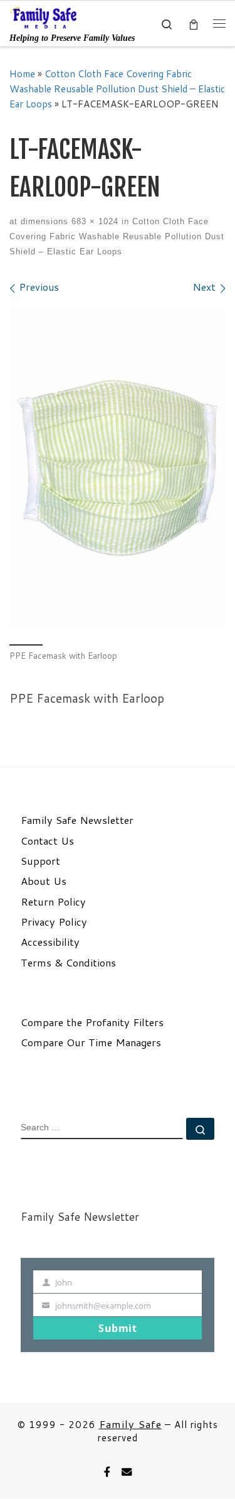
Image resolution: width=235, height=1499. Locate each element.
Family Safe (130, 1424)
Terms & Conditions (68, 963)
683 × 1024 (93, 221)
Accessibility (50, 942)
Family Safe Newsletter (77, 820)
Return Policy (53, 902)
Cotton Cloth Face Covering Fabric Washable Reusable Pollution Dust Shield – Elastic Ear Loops (117, 89)
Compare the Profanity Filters (92, 1022)
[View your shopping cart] (193, 23)
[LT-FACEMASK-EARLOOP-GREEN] (117, 467)
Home (22, 73)
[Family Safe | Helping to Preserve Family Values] (43, 17)
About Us (43, 881)
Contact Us (47, 841)
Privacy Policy (54, 922)
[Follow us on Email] (127, 1472)
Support (40, 861)
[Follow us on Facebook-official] (107, 1472)
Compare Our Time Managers (91, 1042)
